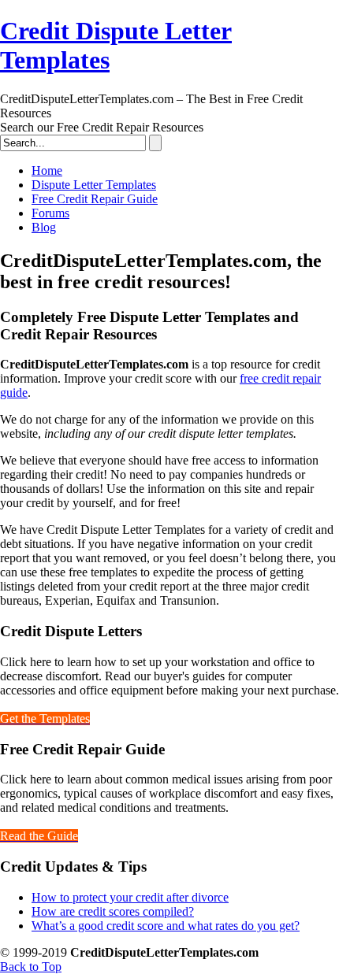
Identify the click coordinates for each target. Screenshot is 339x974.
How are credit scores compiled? (113, 911)
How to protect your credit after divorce (130, 897)
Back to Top (30, 966)
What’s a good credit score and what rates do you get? (166, 925)
